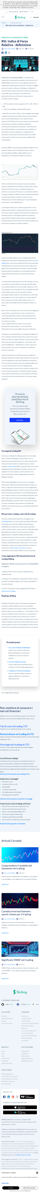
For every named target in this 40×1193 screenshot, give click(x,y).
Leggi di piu (5, 884)
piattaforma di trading (8, 591)
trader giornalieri (7, 521)
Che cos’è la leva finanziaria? (29, 1035)
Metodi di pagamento (7, 1074)
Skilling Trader (25, 1051)
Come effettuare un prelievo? (10, 1079)
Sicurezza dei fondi (7, 1023)
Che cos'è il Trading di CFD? (29, 1030)
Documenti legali (6, 1084)
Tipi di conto (25, 1016)
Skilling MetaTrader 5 (27, 1061)
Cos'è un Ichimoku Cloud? (17, 662)
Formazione (25, 1040)
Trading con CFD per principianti (20, 671)
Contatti (4, 1021)
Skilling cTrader (26, 1056)
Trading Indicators (16, 23)
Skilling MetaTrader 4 (27, 1058)
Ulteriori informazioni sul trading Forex (15, 774)
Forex (3, 1051)
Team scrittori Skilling (9, 48)
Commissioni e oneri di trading (30, 1023)
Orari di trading (26, 1021)
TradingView (25, 1053)
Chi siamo (4, 1016)
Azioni (3, 1053)
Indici (3, 1056)
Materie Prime (6, 1058)
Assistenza (25, 11)
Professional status (27, 1038)
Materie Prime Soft (7, 1063)
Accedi (35, 17)
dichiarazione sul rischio (24, 1155)
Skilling (4, 23)
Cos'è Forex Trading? (27, 1033)
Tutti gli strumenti (26, 1018)
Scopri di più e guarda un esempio (12, 823)
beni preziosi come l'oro (18, 548)
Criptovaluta (5, 1061)
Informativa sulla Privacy (8, 1081)
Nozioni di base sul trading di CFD (17, 734)
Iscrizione (20, 420)
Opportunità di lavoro (7, 1018)
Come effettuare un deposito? (10, 1076)
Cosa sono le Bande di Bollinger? (20, 647)
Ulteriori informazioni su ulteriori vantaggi (16, 799)
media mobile (11, 466)
